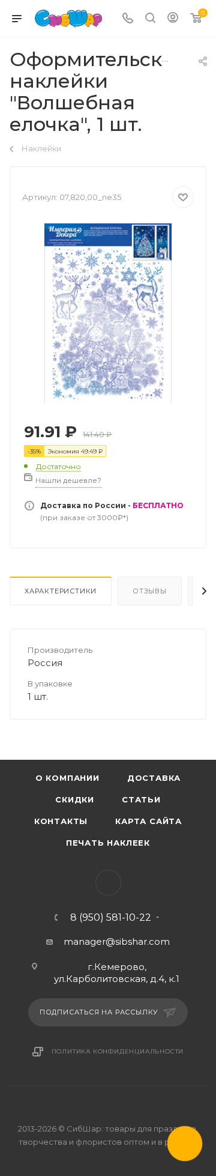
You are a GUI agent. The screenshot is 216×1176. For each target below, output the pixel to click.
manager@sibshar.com (117, 941)
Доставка (154, 778)
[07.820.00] (108, 312)
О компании (67, 778)
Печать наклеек (108, 842)
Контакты (61, 821)
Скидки (74, 799)
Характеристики (61, 591)
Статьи (141, 799)
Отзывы (150, 591)
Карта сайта (148, 821)
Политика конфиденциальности (118, 1051)
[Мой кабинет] (172, 19)
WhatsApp (108, 883)
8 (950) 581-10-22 (110, 918)
